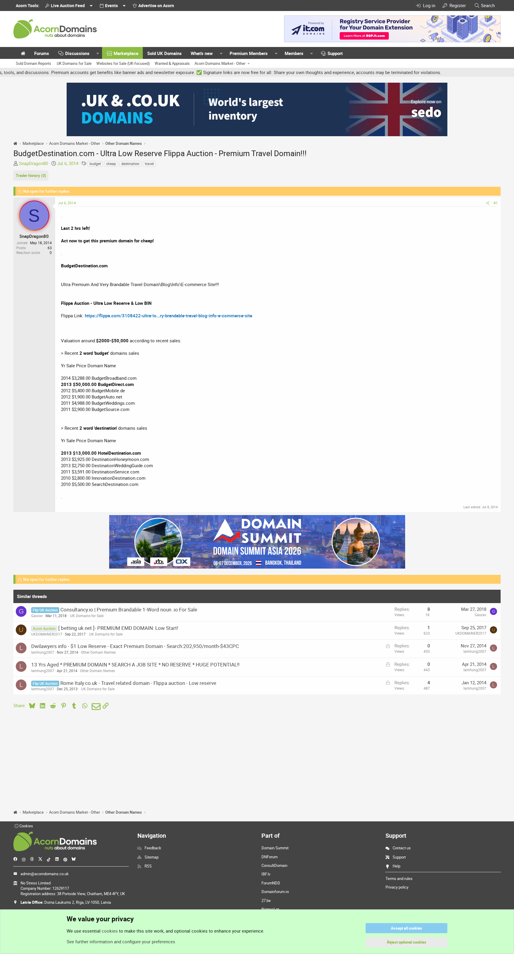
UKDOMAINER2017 (46, 634)
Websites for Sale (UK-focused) (123, 63)
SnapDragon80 (33, 163)
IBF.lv (265, 874)
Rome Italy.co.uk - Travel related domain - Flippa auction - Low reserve (138, 683)
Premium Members (249, 53)
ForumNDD (270, 883)
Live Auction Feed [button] (68, 5)
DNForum (269, 856)
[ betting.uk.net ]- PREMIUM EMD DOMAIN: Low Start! (118, 628)
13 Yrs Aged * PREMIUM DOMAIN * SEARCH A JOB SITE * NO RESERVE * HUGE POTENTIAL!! (135, 664)
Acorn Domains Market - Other (220, 63)
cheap (111, 163)
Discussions (77, 53)
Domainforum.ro (275, 891)
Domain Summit (275, 848)
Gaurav (37, 615)
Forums (41, 53)
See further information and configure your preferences (121, 941)
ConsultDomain (274, 865)
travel (149, 163)
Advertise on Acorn (156, 5)
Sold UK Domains (164, 53)
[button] (98, 53)
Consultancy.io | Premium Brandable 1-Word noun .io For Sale (128, 609)
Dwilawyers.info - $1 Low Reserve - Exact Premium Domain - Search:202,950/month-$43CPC (135, 646)
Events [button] (111, 5)
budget (95, 163)
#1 (495, 202)
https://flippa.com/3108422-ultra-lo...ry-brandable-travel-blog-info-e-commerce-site (168, 315)
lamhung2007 (42, 652)
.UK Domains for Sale (74, 63)
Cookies (25, 826)
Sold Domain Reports (33, 63)
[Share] (487, 203)
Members (294, 53)
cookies (110, 931)
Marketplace (126, 53)
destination (130, 163)
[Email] (95, 706)
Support (335, 53)
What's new (202, 53)
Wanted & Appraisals (172, 63)
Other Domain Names (98, 652)
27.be (266, 900)
